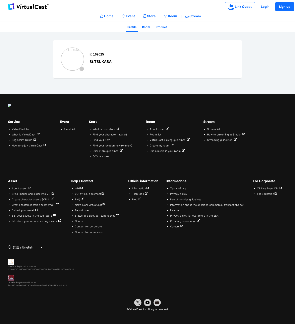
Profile (131, 27)
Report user (82, 210)
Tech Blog (138, 193)
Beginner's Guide (22, 139)
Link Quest (243, 7)
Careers (175, 226)
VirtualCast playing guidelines (168, 139)
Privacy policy (178, 193)
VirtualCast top (21, 129)
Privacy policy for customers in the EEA (194, 215)
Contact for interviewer (89, 232)
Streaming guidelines (220, 139)
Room (172, 16)
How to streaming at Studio (224, 134)
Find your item (101, 139)
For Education (265, 193)
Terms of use (178, 188)
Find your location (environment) (112, 145)
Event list (69, 129)
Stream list (213, 129)
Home (109, 16)
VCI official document (88, 193)
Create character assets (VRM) (31, 199)
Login (265, 7)
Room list (155, 134)
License (174, 210)
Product (161, 27)
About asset (19, 188)
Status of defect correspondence (95, 215)
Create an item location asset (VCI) (33, 204)
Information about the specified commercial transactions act (207, 204)
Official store (101, 156)
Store (151, 16)
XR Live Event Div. (268, 188)
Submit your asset (23, 210)
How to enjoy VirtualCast (27, 145)
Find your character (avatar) (110, 134)
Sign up (284, 7)
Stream (195, 16)
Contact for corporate (88, 226)
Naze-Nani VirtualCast (88, 204)
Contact (79, 221)
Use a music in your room (165, 150)
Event (130, 16)
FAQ (77, 199)
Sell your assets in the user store (32, 215)
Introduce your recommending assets (35, 221)
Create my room (160, 145)
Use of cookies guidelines (185, 199)
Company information (183, 221)
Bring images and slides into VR (31, 193)
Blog (134, 199)
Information (139, 188)
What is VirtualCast (24, 134)
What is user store (104, 129)
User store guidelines (106, 150)
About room (157, 129)
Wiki (77, 188)
